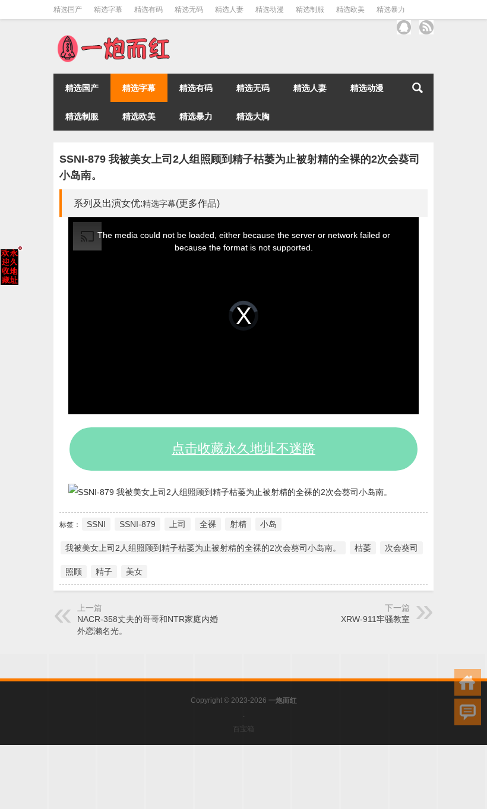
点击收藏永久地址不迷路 (243, 448)
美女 (134, 571)
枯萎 (363, 548)
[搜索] (417, 88)
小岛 (268, 524)
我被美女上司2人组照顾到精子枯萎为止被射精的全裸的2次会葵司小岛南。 (203, 548)
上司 (177, 524)
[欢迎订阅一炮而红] (426, 27)
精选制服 (310, 9)
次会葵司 (401, 548)
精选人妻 (229, 9)
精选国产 (67, 9)
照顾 (73, 571)
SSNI (96, 524)
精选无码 (189, 9)
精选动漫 (269, 9)
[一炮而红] (112, 38)
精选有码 (148, 9)
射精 (238, 524)
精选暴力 (391, 9)
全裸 (208, 524)
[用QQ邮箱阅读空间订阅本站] (404, 27)
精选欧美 (350, 9)
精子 (104, 571)
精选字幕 (108, 9)
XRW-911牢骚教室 (375, 619)
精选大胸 (253, 116)
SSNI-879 (137, 524)
